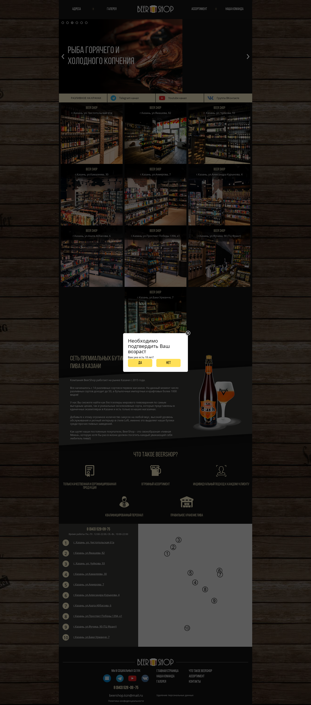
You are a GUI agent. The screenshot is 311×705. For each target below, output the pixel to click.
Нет (168, 363)
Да (140, 363)
